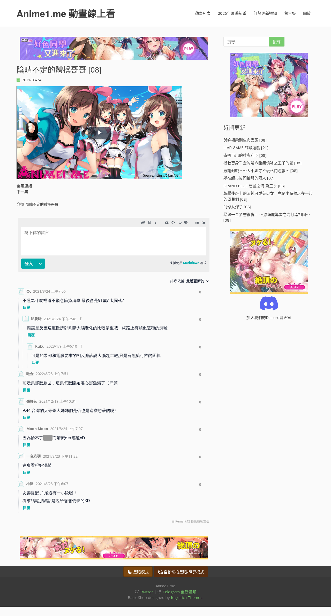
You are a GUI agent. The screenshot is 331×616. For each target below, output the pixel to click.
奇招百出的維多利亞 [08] (245, 155)
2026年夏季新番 (232, 13)
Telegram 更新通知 (178, 591)
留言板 (290, 13)
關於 (307, 13)
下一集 (22, 191)
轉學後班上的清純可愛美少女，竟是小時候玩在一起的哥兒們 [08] (268, 196)
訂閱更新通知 (265, 13)
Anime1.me (66, 13)
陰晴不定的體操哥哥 (42, 204)
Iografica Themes (186, 597)
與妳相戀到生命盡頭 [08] (245, 140)
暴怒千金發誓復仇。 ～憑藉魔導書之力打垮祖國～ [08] (266, 217)
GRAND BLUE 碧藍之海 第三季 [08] (254, 185)
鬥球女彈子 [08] (237, 206)
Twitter (146, 591)
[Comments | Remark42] (114, 371)
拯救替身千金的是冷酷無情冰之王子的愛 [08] (262, 162)
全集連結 (24, 185)
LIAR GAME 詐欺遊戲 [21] (245, 147)
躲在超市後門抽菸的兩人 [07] (248, 178)
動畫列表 (202, 13)
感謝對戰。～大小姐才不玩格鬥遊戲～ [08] (260, 170)
